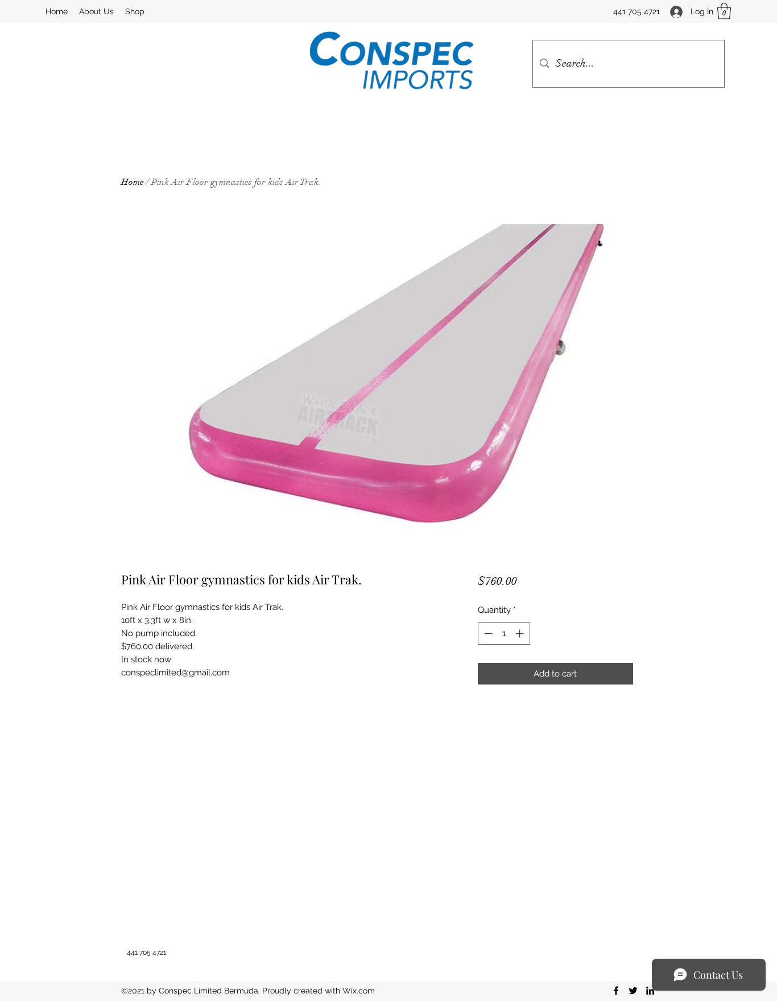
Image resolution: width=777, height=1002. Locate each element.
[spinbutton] (503, 633)
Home (132, 182)
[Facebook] (616, 990)
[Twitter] (633, 990)
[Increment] (520, 633)
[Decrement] (487, 633)
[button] (724, 11)
